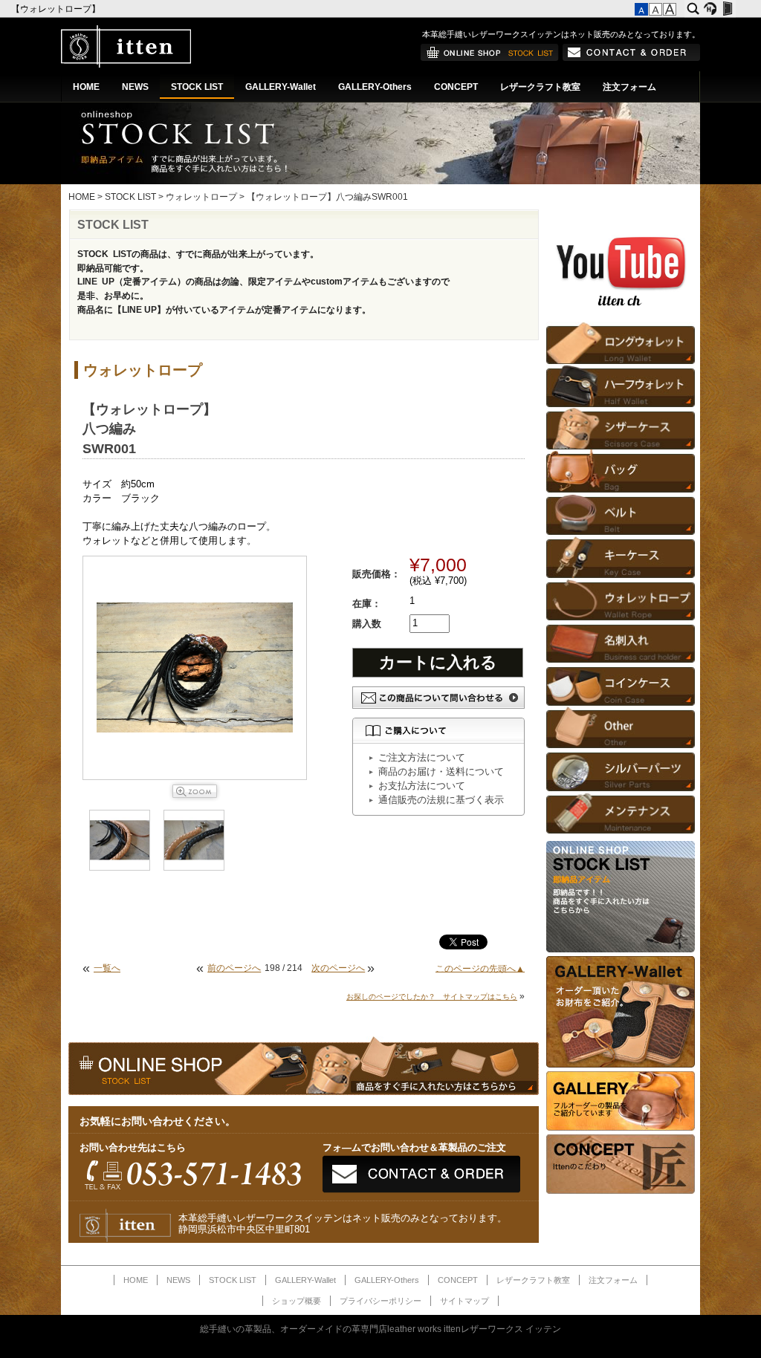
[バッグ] (620, 470)
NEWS (135, 87)
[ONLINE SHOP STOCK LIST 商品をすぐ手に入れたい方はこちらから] (620, 949)
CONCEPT (456, 87)
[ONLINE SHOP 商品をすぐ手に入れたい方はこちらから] (490, 58)
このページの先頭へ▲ (480, 968)
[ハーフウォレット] (620, 385)
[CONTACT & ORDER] (631, 58)
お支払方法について (421, 786)
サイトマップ (464, 1300)
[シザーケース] (620, 428)
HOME (86, 87)
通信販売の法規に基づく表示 (441, 800)
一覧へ (107, 968)
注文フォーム (629, 87)
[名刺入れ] (620, 641)
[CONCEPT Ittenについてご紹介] (620, 1191)
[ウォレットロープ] (620, 599)
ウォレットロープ (201, 197)
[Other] (620, 727)
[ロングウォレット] (620, 343)
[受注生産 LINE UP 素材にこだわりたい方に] (620, 1064)
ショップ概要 (296, 1300)
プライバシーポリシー (380, 1300)
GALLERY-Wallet (280, 87)
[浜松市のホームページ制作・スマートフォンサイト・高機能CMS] (710, 9)
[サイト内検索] (693, 9)
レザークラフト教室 (540, 87)
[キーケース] (620, 556)
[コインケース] (620, 684)
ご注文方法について (421, 758)
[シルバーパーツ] (620, 769)
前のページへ (234, 968)
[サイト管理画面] (727, 9)
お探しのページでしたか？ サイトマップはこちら (431, 996)
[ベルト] (620, 514)
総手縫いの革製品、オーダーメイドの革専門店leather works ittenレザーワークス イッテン (380, 1329)
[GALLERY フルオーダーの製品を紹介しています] (620, 1128)
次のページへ (338, 968)
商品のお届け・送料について (441, 772)
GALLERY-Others (375, 87)
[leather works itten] (126, 64)
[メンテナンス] (620, 812)
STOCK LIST (197, 87)
